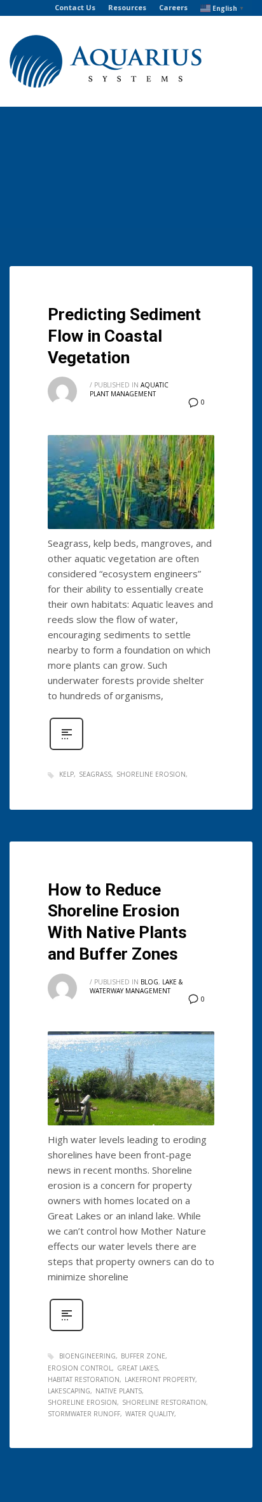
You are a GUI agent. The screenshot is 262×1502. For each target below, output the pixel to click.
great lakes (137, 1368)
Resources (127, 7)
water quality (149, 1413)
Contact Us (75, 7)
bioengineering (87, 1355)
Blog (149, 981)
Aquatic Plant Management (129, 389)
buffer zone (143, 1355)
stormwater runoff (84, 1413)
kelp (66, 774)
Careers (173, 7)
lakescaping (69, 1390)
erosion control (80, 1368)
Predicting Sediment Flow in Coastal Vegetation (124, 336)
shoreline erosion (151, 774)
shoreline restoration (164, 1402)
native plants (118, 1390)
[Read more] (66, 748)
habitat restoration (84, 1379)
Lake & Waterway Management (136, 986)
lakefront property (160, 1379)
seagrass (95, 774)
